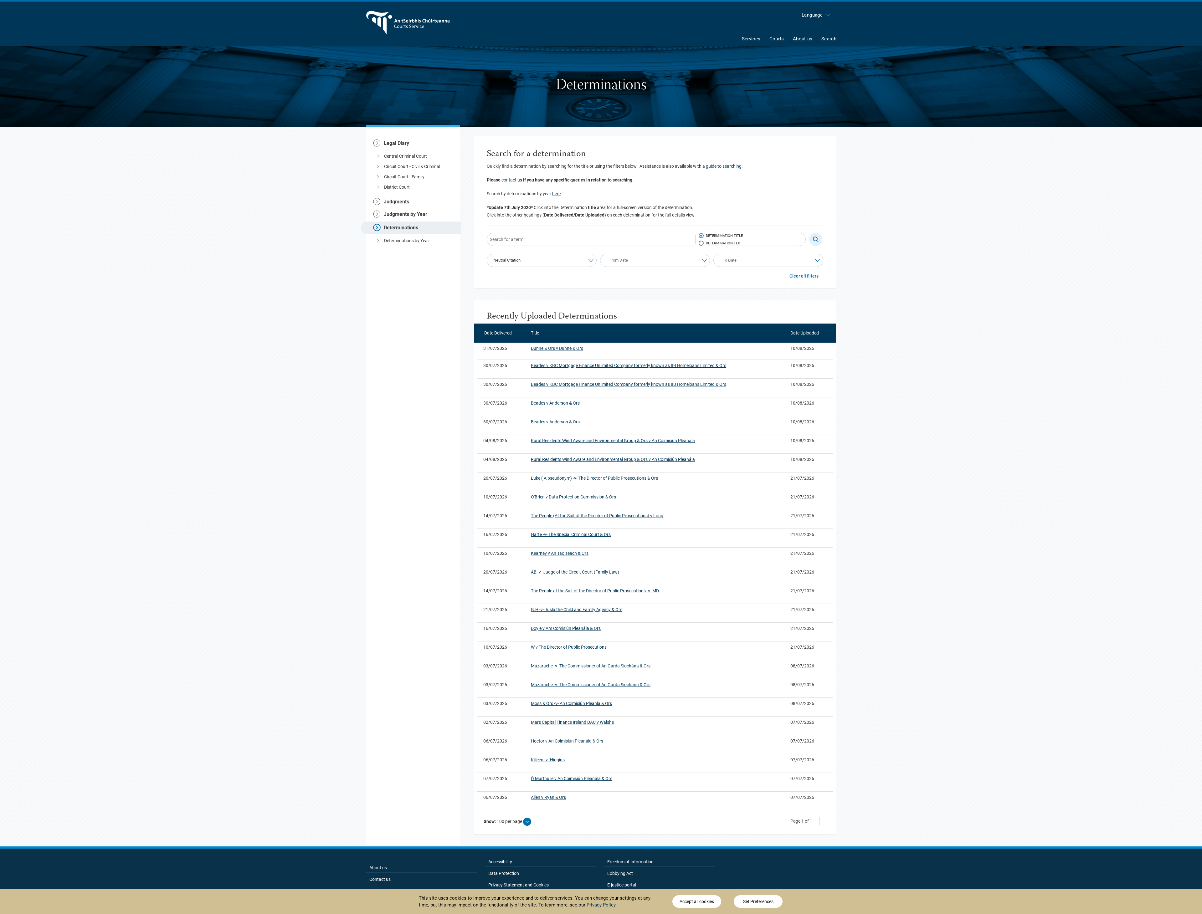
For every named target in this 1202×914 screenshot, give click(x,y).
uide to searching (725, 166)
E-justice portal (621, 884)
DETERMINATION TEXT (724, 243)
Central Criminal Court (405, 156)
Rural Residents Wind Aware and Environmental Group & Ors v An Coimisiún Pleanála (613, 440)
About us (378, 867)
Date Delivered (498, 332)
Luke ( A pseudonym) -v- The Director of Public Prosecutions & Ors (594, 478)
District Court (397, 187)
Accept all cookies (697, 901)
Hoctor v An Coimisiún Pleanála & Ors (567, 740)
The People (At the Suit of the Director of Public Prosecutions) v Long (597, 515)
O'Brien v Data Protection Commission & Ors (573, 496)
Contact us (380, 879)
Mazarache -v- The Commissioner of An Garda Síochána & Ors (590, 665)
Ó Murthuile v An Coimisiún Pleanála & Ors (571, 778)
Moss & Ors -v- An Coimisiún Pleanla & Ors (571, 703)
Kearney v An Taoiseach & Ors (559, 553)
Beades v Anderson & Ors (555, 403)
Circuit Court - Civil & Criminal (412, 166)
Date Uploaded (804, 332)
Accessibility (500, 861)
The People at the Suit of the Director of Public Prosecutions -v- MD (595, 590)
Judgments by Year (405, 214)
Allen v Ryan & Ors (548, 797)
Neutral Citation (507, 260)
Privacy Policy (601, 905)
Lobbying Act (620, 873)
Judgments (396, 202)
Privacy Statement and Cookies (518, 884)
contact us (511, 179)
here (556, 193)
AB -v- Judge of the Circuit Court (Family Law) (575, 571)
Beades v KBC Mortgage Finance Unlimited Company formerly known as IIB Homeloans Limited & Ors (628, 365)
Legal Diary (396, 143)
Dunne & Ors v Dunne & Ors (557, 348)
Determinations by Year (406, 240)
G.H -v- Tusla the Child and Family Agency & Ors (576, 609)
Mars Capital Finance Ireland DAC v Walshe (572, 722)
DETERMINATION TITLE (724, 236)
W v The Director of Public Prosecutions (569, 647)
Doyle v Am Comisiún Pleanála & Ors (566, 628)
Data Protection (503, 873)
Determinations (401, 228)
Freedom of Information (630, 861)
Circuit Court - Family (404, 176)
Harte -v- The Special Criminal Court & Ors (571, 534)
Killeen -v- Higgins (548, 759)
